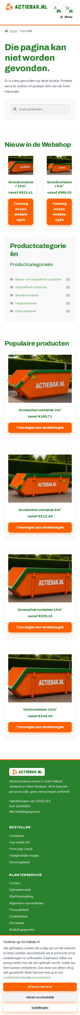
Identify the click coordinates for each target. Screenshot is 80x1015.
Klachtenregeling (21, 896)
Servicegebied (19, 862)
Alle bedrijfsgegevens (24, 812)
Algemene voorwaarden (26, 903)
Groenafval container (31, 287)
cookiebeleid (12, 977)
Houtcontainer (26, 303)
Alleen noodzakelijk (40, 997)
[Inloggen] (55, 8)
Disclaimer (16, 923)
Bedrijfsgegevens (21, 929)
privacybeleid (41, 977)
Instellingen (40, 1007)
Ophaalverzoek (20, 890)
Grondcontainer (27, 295)
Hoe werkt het (19, 842)
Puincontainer (25, 311)
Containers (16, 836)
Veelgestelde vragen (24, 855)
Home (13, 31)
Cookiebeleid (18, 916)
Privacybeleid (19, 910)
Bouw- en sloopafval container (38, 279)
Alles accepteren (40, 986)
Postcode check (20, 849)
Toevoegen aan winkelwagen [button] (21, 211)
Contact (15, 883)
